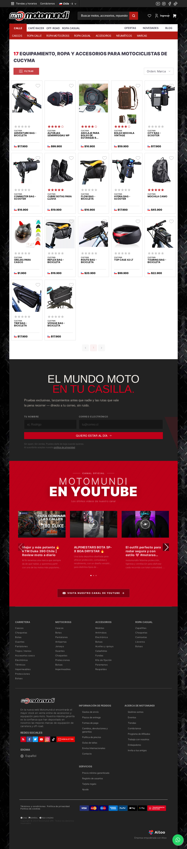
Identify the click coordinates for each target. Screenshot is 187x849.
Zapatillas (140, 628)
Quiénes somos (135, 712)
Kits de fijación (103, 660)
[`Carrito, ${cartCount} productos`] (175, 16)
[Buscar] (133, 16)
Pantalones (21, 646)
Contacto (87, 753)
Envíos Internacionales (93, 748)
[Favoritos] (149, 16)
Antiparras (61, 641)
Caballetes (101, 651)
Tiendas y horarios (26, 3)
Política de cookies (30, 809)
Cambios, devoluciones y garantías (95, 730)
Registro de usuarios (92, 778)
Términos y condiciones (32, 806)
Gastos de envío (90, 712)
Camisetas (141, 637)
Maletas (99, 628)
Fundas (99, 655)
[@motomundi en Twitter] (175, 4)
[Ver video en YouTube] (41, 524)
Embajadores (134, 744)
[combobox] (158, 71)
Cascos (19, 628)
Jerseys (59, 646)
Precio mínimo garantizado (95, 773)
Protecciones (22, 673)
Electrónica (21, 660)
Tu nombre (31, 416)
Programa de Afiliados (139, 734)
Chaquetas (21, 632)
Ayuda (85, 789)
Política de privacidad (58, 806)
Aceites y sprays (104, 646)
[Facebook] (169, 4)
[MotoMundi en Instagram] (164, 4)
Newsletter (67, 739)
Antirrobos (101, 632)
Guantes (19, 641)
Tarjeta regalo (89, 784)
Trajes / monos (23, 651)
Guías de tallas (89, 742)
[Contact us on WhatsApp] (177, 839)
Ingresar (163, 15)
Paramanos (101, 664)
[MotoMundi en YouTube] (158, 4)
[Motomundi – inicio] (39, 16)
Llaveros (140, 641)
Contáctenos (47, 3)
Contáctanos (134, 728)
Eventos (132, 717)
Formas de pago (90, 723)
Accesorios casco (25, 655)
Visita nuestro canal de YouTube (93, 593)
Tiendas (132, 723)
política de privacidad (64, 447)
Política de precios (91, 737)
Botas (18, 637)
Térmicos (20, 664)
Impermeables (22, 669)
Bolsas (18, 678)
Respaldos (101, 669)
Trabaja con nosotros (138, 739)
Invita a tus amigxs (137, 750)
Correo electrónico (93, 416)
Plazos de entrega (91, 717)
